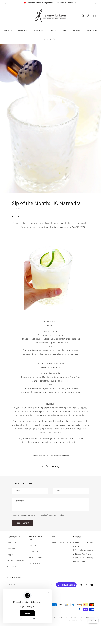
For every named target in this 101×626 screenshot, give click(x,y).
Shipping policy (72, 620)
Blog (31, 569)
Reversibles (23, 30)
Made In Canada (35, 557)
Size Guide (11, 548)
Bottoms (77, 30)
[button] (5, 16)
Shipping (10, 554)
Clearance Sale (50, 39)
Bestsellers (39, 30)
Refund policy (63, 617)
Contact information (87, 620)
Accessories (92, 30)
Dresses (53, 30)
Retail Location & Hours (61, 542)
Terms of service (76, 617)
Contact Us (11, 542)
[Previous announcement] (5, 3)
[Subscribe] (51, 585)
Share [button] (16, 216)
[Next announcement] (96, 3)
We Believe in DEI (36, 563)
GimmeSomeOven (60, 455)
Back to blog (52, 466)
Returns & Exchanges (15, 560)
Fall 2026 (8, 30)
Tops (65, 30)
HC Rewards (12, 566)
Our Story (33, 545)
